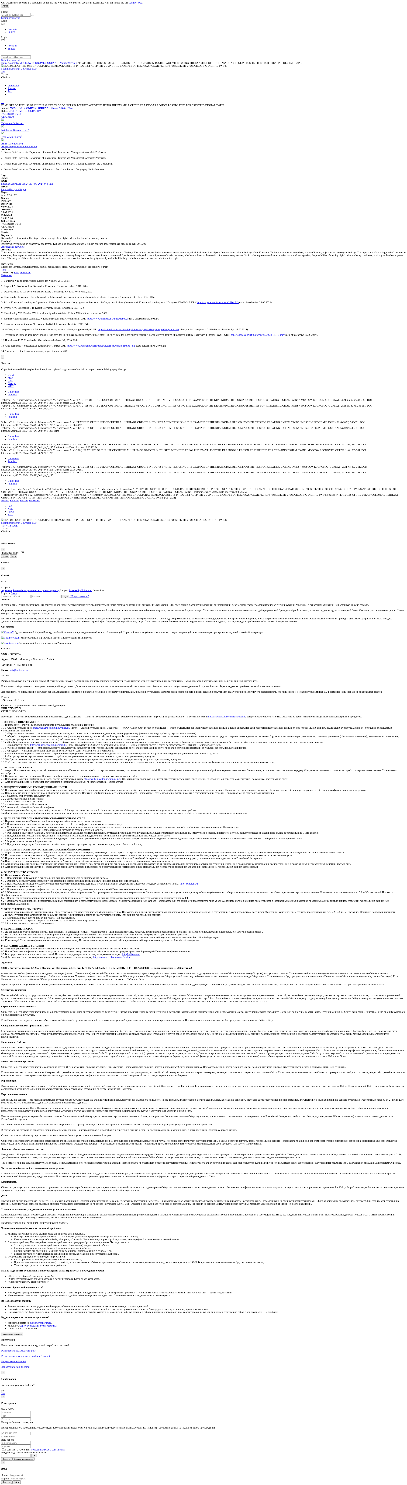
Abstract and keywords (12, 246)
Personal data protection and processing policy (36, 590)
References (6, 275)
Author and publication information (19, 146)
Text (10, 91)
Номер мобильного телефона (17, 1422)
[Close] (2, 356)
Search (4, 11)
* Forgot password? (79, 596)
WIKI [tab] (11, 386)
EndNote (14, 500)
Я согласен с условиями (17, 1449)
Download (25, 272)
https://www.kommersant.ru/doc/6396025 (108, 318)
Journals (13, 63)
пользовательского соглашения (48, 1449)
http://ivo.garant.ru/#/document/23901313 (218, 302)
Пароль (5, 1478)
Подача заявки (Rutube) (13, 1361)
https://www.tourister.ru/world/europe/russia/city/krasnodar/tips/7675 (101, 345)
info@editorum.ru (19, 670)
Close (5, 556)
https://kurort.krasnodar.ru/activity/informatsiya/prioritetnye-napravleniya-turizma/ (138, 329)
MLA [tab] (10, 377)
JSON (11, 511)
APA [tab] (10, 380)
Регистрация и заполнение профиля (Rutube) (25, 1356)
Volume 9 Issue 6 (69, 63)
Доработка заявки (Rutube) (15, 1367)
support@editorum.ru (40, 1322)
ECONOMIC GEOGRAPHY (25, 111)
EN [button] (3, 23)
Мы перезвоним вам (12, 1334)
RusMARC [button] (34, 500)
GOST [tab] (11, 374)
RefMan (24, 500)
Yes (3, 1393)
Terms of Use (135, 2)
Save (13, 556)
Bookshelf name (10, 552)
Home (4, 63)
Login (65, 596)
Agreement (6, 590)
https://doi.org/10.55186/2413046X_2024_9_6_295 (27, 183)
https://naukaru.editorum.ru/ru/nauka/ (226, 716)
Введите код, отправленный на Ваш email (23, 1452)
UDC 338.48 (7, 116)
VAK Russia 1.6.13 (11, 113)
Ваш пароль (7, 1439)
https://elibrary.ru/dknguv (13, 189)
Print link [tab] (12, 394)
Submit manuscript (10, 18)
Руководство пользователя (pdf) (18, 1350)
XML (10, 508)
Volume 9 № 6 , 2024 (61, 108)
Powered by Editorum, (80, 590)
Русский (12, 29)
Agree (5, 6)
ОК (34, 1455)
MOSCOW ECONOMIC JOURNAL (39, 63)
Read (16, 272)
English (11, 32)
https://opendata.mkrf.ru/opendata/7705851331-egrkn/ (258, 335)
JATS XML (12, 525)
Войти (16, 1482)
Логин (4, 1475)
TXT (10, 514)
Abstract (12, 88)
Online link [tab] (13, 391)
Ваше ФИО (7, 1409)
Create (14, 593)
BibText (5, 500)
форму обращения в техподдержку (38, 1325)
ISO (10, 506)
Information (13, 85)
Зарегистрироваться (23, 1459)
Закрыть (6, 1459)
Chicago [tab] (12, 383)
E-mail (4, 1436)
